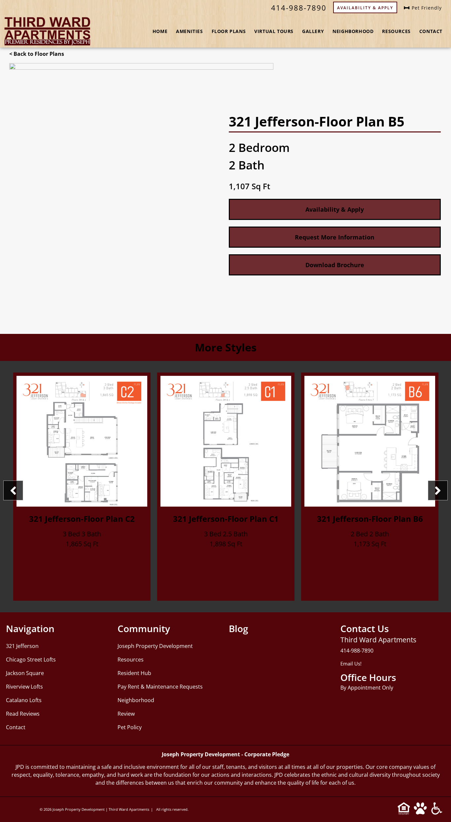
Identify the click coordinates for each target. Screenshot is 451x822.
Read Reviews (23, 713)
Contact (430, 31)
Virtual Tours (274, 31)
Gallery (313, 31)
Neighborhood (352, 31)
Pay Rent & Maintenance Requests (160, 686)
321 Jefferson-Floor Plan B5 (370, 518)
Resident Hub (134, 673)
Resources (396, 31)
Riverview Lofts (24, 686)
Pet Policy (130, 727)
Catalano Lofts (24, 700)
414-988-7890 (356, 650)
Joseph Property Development (155, 646)
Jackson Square (25, 673)
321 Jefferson (22, 646)
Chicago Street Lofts (31, 659)
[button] (335, 264)
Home (160, 31)
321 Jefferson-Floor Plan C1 (82, 518)
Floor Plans (229, 31)
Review (126, 713)
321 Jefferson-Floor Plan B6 (226, 518)
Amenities (189, 31)
